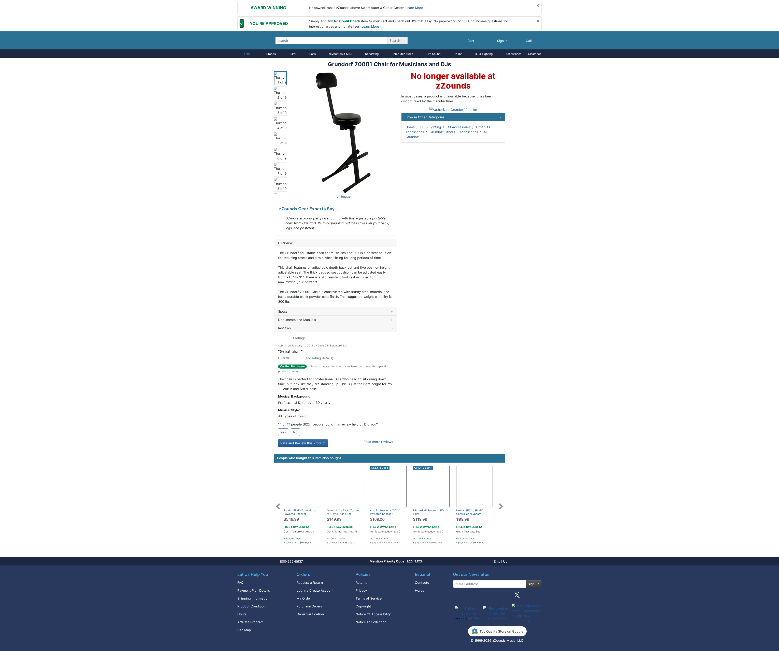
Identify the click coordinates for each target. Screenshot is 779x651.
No (295, 432)
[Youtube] (537, 596)
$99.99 (462, 519)
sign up (533, 584)
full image (343, 196)
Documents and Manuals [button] (335, 319)
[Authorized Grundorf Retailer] (453, 109)
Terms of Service (369, 598)
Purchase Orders (309, 606)
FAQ (240, 582)
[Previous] (278, 504)
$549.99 (291, 519)
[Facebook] (477, 596)
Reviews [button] (335, 328)
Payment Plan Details (253, 590)
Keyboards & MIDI (340, 54)
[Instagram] (497, 596)
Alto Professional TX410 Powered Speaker (385, 512)
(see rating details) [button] (318, 358)
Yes (283, 432)
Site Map (244, 630)
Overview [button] (335, 243)
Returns (361, 582)
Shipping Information (253, 598)
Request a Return (310, 582)
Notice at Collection (371, 622)
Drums (458, 54)
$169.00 (377, 519)
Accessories (513, 54)
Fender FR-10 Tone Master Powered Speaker (300, 512)
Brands (271, 54)
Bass (312, 54)
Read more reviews (378, 442)
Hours (241, 614)
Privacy (361, 590)
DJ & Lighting (484, 54)
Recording (372, 54)
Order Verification (310, 614)
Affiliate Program (250, 622)
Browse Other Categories (453, 117)
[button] (343, 132)
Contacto (422, 582)
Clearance (534, 54)
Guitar (292, 54)
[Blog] (458, 596)
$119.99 (420, 519)
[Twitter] (517, 596)
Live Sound (433, 54)
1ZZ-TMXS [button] (396, 561)
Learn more (414, 8)
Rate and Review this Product (303, 443)
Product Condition (251, 606)
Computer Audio (402, 54)
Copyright (363, 606)
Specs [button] (335, 311)
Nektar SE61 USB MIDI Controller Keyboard (470, 512)
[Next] (501, 504)
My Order (304, 598)
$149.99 (334, 519)
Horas (419, 590)
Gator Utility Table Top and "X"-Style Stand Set (343, 512)
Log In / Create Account (315, 590)
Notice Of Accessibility (373, 614)
